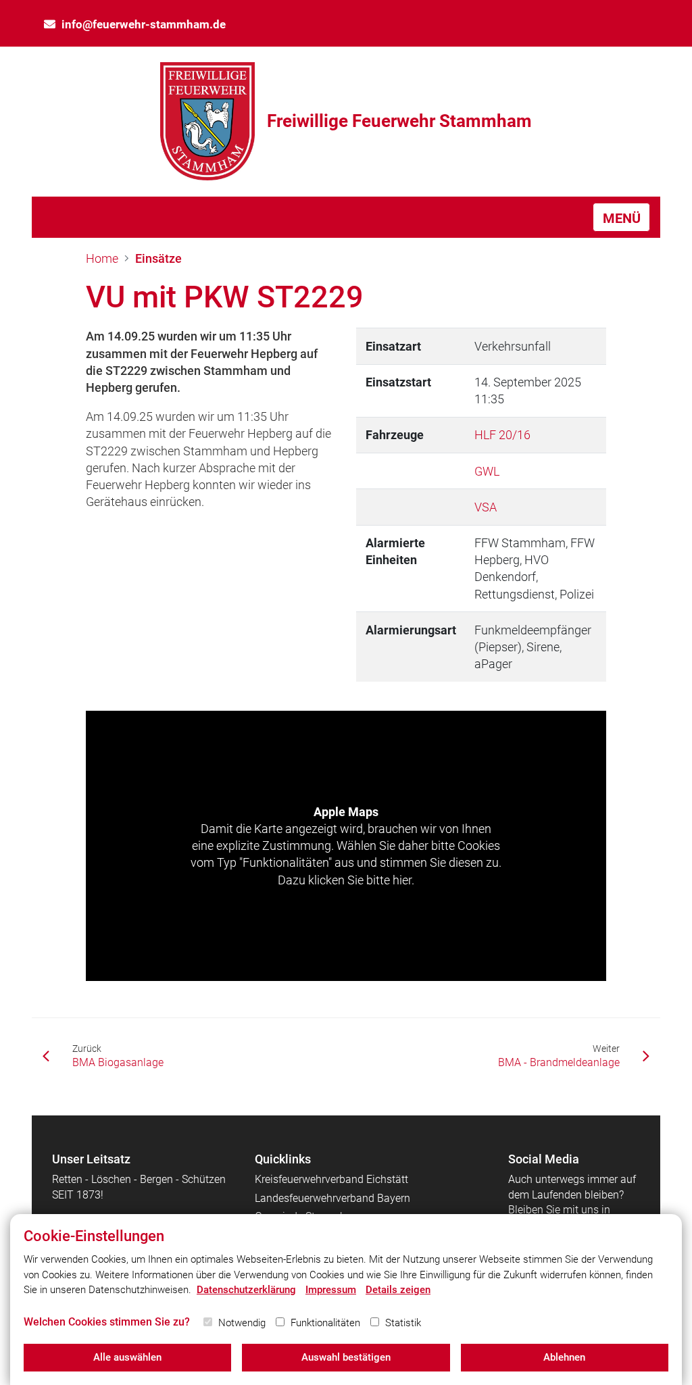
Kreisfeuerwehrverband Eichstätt (331, 1179)
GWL (486, 471)
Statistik (403, 1323)
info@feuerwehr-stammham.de (143, 24)
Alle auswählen (127, 1357)
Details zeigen (398, 1290)
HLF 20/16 (502, 435)
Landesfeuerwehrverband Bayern (332, 1198)
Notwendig (242, 1323)
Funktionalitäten (325, 1323)
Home (102, 258)
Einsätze (158, 258)
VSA (485, 507)
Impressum (330, 1290)
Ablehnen (564, 1357)
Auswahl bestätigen (346, 1357)
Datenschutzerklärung (246, 1290)
